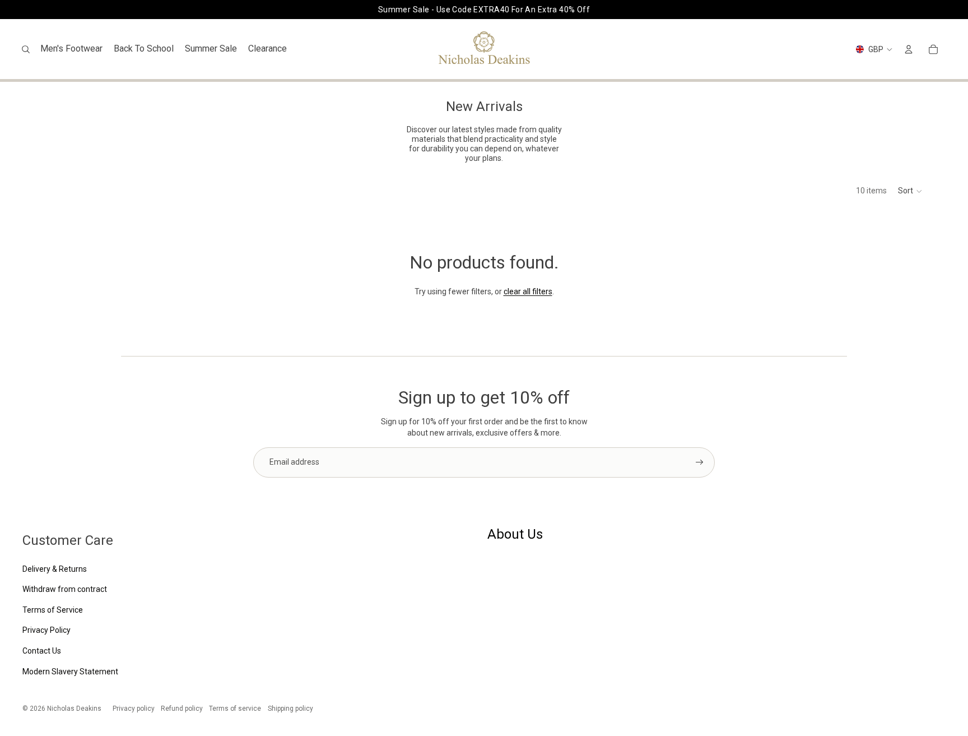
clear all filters (528, 291)
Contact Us (41, 650)
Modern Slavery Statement (70, 671)
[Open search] (25, 49)
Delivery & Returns (54, 568)
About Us (515, 534)
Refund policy (182, 708)
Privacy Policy (46, 630)
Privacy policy (134, 708)
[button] (910, 191)
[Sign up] (700, 462)
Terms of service (235, 708)
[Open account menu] (908, 49)
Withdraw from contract (64, 589)
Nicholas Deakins (74, 708)
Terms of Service (52, 609)
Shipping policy (290, 708)
